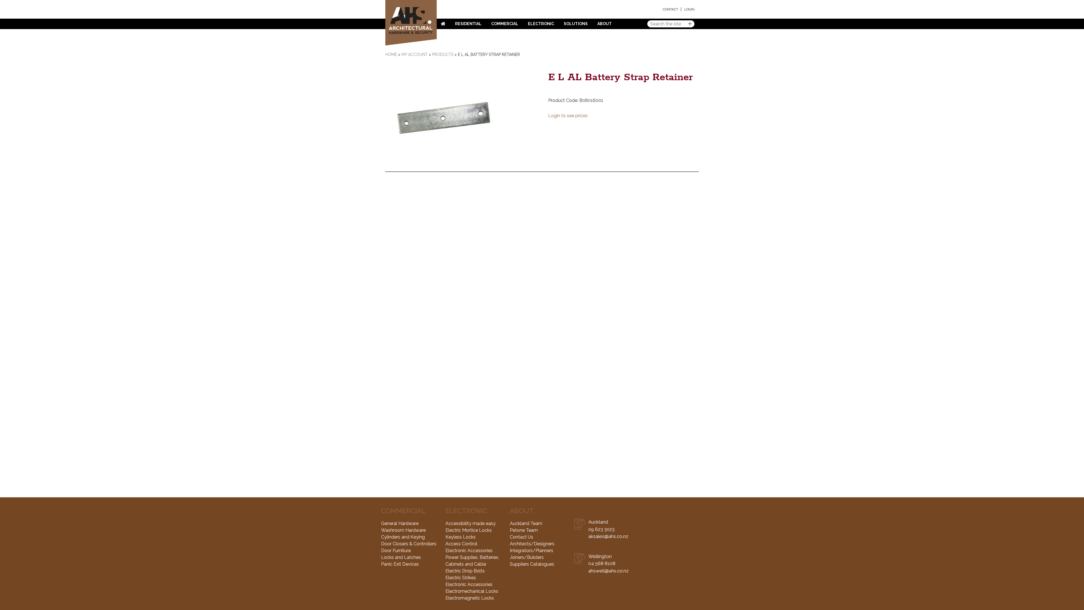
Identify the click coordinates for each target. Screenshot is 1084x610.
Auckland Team (526, 523)
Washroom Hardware (403, 530)
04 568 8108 (601, 563)
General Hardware (400, 523)
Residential (468, 23)
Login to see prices (568, 115)
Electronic (541, 23)
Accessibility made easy (470, 523)
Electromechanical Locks (471, 591)
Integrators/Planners (531, 550)
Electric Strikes (460, 577)
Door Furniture (396, 550)
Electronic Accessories (469, 550)
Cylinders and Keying (403, 537)
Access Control (461, 543)
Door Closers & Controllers (408, 543)
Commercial (504, 23)
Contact (670, 9)
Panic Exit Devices (400, 564)
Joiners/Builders (527, 557)
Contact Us (521, 537)
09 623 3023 (601, 529)
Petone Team (524, 530)
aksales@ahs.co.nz (608, 536)
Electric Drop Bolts (465, 571)
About (604, 23)
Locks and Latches (401, 557)
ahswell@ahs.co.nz (608, 571)
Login (689, 9)
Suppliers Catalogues (532, 564)
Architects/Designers (532, 543)
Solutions (576, 23)
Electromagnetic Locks (469, 598)
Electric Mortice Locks (468, 530)
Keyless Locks (460, 537)
